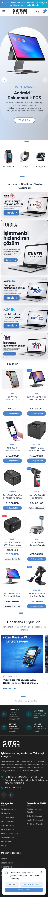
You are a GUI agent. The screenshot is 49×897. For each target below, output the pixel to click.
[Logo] (11, 735)
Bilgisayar (5, 808)
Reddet (12, 884)
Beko (12, 438)
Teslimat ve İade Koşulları (33, 804)
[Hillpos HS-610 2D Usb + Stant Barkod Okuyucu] (36, 568)
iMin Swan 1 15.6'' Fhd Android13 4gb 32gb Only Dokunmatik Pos (12, 587)
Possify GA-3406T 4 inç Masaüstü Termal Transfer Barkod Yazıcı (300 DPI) (12, 489)
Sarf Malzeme (7, 824)
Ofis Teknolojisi (7, 820)
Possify (35, 438)
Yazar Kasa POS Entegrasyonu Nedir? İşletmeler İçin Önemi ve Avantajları (20, 674)
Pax (12, 388)
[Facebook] (11, 789)
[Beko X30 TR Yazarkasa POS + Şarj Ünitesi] (12, 424)
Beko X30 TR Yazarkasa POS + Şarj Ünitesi (12, 443)
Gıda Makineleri (8, 812)
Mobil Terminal (7, 816)
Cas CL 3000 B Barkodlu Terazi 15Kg (36, 536)
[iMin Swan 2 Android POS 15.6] (36, 374)
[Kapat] (42, 872)
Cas (36, 532)
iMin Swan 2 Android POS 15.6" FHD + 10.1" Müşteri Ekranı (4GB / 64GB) (36, 392)
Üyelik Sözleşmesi (34, 814)
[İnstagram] (4, 789)
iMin (36, 388)
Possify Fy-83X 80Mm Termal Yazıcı (36, 442)
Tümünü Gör (24, 121)
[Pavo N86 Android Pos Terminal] (36, 471)
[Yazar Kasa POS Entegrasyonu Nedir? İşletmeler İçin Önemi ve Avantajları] (21, 645)
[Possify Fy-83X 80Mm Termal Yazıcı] (36, 424)
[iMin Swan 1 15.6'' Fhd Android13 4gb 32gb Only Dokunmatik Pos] (12, 568)
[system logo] (19, 11)
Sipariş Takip (7, 857)
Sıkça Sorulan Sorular (10, 865)
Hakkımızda (6, 861)
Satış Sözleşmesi (33, 810)
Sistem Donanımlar (9, 828)
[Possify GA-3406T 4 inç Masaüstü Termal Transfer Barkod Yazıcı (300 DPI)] (12, 471)
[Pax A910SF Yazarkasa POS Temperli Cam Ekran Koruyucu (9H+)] (12, 374)
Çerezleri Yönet (33, 884)
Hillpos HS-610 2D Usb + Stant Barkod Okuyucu (36, 587)
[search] (36, 11)
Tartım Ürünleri (7, 832)
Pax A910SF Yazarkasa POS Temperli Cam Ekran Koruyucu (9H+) (12, 392)
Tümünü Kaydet (24, 890)
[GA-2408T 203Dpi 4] (12, 518)
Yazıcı (3, 840)
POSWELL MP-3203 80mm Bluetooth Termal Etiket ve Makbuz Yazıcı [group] (24, 3)
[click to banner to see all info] (24, 203)
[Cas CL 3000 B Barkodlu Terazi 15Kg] (36, 518)
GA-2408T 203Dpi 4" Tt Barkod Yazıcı (12, 536)
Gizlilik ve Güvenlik (34, 818)
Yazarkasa (6, 836)
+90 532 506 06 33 (13, 782)
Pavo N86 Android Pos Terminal (36, 489)
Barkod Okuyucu (8, 803)
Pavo (36, 485)
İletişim (4, 853)
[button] (22, 140)
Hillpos (35, 582)
